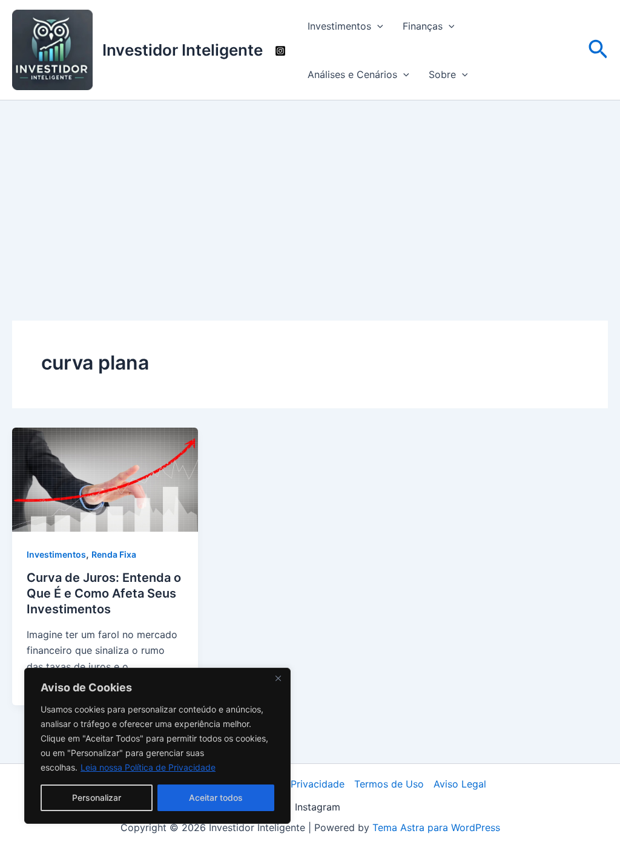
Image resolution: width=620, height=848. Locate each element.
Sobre (442, 74)
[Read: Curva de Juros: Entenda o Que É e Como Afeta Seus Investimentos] (105, 478)
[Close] (278, 678)
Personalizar (96, 797)
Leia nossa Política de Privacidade (148, 767)
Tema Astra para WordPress (436, 827)
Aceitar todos (216, 797)
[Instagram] (280, 50)
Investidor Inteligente (182, 50)
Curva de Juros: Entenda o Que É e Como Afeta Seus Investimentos (104, 593)
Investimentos (339, 26)
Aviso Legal (460, 784)
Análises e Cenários (352, 74)
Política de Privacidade (292, 784)
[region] (157, 746)
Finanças (423, 26)
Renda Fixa (113, 554)
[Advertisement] (310, 191)
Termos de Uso (389, 784)
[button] (377, 26)
